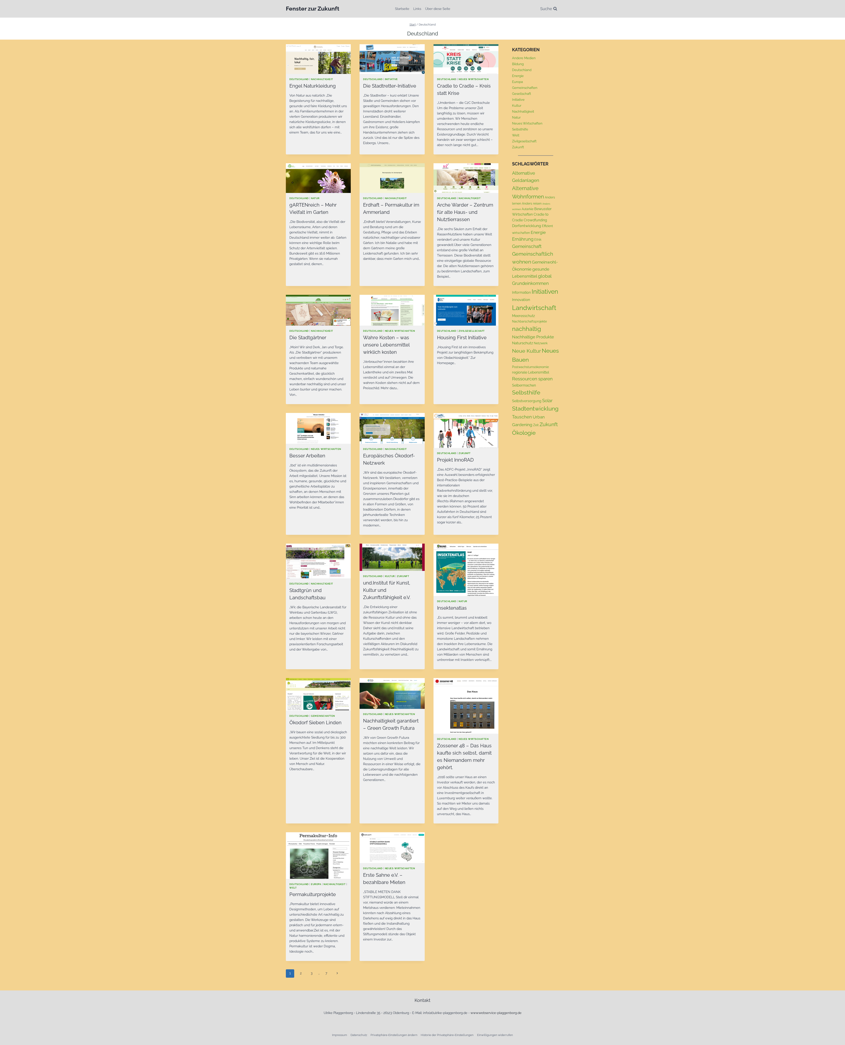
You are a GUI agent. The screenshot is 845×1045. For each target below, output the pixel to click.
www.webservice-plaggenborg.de (496, 1013)
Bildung (518, 64)
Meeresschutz (523, 316)
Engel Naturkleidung (312, 86)
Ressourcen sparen (532, 378)
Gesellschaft (521, 94)
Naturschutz (522, 343)
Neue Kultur (526, 351)
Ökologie (524, 432)
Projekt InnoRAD (455, 460)
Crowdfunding (535, 220)
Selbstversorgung (526, 401)
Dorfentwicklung (526, 226)
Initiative (391, 79)
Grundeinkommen (530, 283)
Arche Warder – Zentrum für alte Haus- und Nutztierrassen (465, 212)
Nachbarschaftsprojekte (529, 321)
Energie (518, 76)
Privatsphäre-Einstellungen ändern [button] (394, 1035)
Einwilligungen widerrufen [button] (495, 1035)
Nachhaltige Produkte (533, 336)
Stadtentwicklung (535, 408)
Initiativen (545, 291)
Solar (547, 400)
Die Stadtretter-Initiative (389, 86)
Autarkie (527, 209)
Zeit (536, 425)
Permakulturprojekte (312, 894)
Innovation (521, 299)
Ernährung (522, 239)
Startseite (402, 9)
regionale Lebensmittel (530, 372)
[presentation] (318, 59)
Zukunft (465, 453)
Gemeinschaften (323, 716)
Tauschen (522, 417)
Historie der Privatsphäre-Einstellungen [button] (447, 1035)
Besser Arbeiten (307, 455)
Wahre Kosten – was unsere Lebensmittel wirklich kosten (386, 345)
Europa (316, 884)
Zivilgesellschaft (472, 331)
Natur (315, 198)
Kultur (390, 576)
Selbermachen (524, 385)
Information (521, 292)
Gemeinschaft (527, 246)
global (545, 276)
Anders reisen (532, 203)
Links (417, 9)
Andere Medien (524, 58)
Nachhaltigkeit (322, 79)
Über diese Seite (437, 9)
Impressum (339, 1035)
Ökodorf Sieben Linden (315, 722)
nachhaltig (526, 328)
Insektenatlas (452, 608)
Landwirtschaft (534, 308)
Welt (293, 887)
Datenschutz (359, 1035)
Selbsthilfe (520, 129)
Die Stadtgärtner (307, 337)
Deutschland (299, 79)
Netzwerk (540, 343)
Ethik (537, 239)
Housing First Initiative (462, 337)
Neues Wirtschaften (474, 79)
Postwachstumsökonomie (530, 367)
